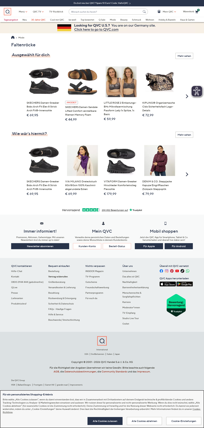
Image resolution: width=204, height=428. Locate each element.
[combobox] (105, 12)
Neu (24, 19)
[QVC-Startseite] (12, 38)
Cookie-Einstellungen (183, 421)
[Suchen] (145, 11)
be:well (72, 19)
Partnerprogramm (94, 292)
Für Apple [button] (149, 246)
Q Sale (102, 19)
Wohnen (150, 19)
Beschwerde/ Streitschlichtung (64, 319)
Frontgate (38, 385)
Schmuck (136, 19)
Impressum (143, 371)
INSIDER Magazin (94, 271)
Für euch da (91, 298)
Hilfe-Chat (16, 271)
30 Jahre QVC (38, 19)
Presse (14, 292)
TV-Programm (92, 276)
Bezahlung (53, 292)
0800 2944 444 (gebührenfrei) (27, 282)
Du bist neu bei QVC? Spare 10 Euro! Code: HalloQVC (101, 3)
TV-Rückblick (56, 11)
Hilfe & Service (55, 314)
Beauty (123, 19)
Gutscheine (91, 282)
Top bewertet (87, 19)
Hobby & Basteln (167, 19)
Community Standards (114, 371)
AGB (56, 371)
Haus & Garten (187, 19)
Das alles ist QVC (131, 276)
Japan (117, 354)
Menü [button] (22, 11)
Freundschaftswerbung (97, 287)
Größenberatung (56, 282)
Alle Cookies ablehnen (144, 421)
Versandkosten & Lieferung (62, 287)
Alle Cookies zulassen (105, 421)
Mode (113, 19)
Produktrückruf (18, 303)
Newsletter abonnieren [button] (40, 246)
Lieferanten (17, 298)
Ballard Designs (24, 385)
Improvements (76, 385)
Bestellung (53, 271)
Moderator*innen (131, 307)
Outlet (125, 323)
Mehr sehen (184, 55)
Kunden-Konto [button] (87, 246)
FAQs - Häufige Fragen (59, 309)
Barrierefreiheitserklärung (135, 287)
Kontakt (15, 276)
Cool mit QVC (57, 19)
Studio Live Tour (130, 318)
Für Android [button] (179, 246)
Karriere (126, 302)
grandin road (62, 385)
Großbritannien (97, 354)
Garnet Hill (49, 385)
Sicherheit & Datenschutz (61, 303)
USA (86, 354)
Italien (109, 354)
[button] (163, 11)
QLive (14, 287)
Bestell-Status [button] (117, 246)
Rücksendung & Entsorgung (62, 298)
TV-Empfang (128, 312)
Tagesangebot (11, 19)
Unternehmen (129, 271)
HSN (13, 385)
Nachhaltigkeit (129, 282)
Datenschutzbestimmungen (80, 371)
